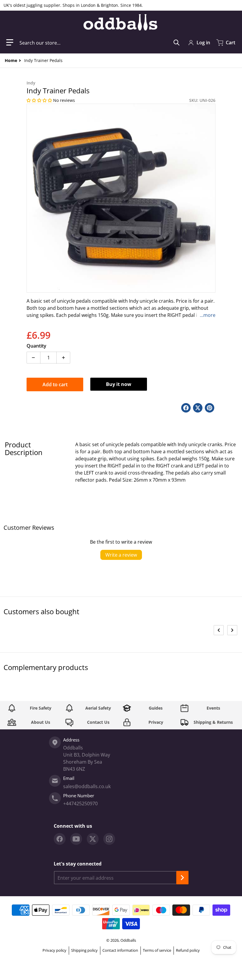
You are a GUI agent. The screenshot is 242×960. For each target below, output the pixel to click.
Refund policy (188, 950)
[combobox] (99, 42)
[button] (10, 42)
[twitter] (93, 839)
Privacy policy (54, 950)
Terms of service (157, 950)
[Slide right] (232, 630)
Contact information (120, 950)
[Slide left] (219, 630)
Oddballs (128, 940)
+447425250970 (80, 803)
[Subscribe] (182, 877)
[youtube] (76, 839)
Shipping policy (84, 950)
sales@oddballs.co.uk (87, 786)
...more (207, 315)
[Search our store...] (176, 42)
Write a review (121, 555)
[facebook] (60, 839)
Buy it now (118, 384)
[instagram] (109, 839)
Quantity (36, 346)
